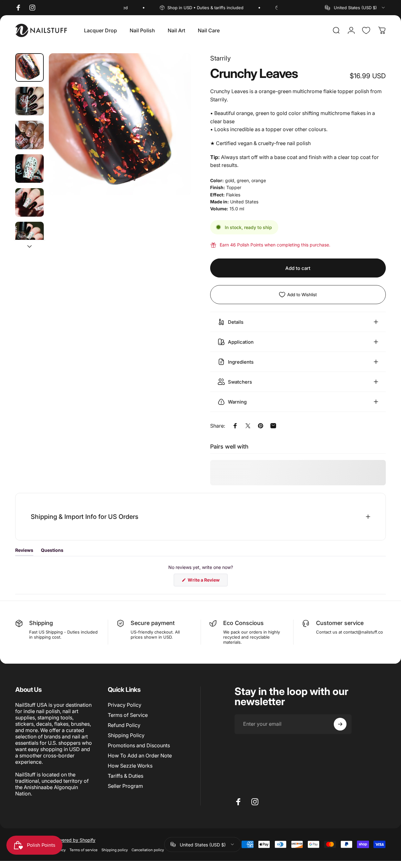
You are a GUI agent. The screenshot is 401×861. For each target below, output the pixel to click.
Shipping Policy (126, 735)
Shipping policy (114, 849)
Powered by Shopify (74, 839)
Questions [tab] (52, 551)
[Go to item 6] (29, 236)
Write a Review (207, 581)
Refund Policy (124, 725)
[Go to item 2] (29, 101)
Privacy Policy (124, 705)
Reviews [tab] (24, 551)
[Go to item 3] (29, 135)
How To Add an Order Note (140, 755)
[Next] (174, 134)
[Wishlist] (366, 30)
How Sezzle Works (130, 765)
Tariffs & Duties (125, 776)
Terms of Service (128, 715)
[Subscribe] (340, 724)
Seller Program (125, 786)
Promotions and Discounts (139, 745)
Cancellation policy (148, 849)
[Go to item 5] (29, 202)
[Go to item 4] (29, 168)
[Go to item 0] (29, 67)
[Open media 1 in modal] (120, 124)
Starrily (220, 58)
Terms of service (83, 849)
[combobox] (355, 7)
